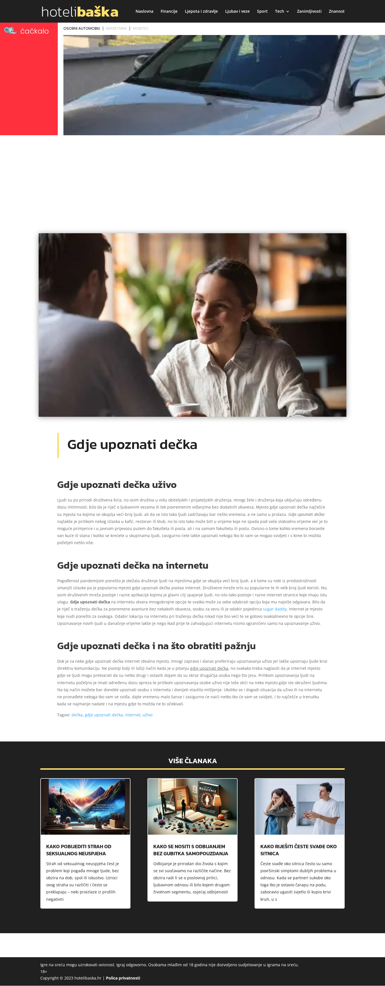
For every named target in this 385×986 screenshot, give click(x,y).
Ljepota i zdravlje (201, 11)
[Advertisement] (192, 179)
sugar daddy (275, 609)
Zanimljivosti (309, 11)
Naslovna (144, 11)
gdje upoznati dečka (104, 714)
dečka (77, 714)
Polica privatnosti (123, 978)
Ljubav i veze (237, 11)
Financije (169, 11)
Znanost (337, 11)
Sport (262, 11)
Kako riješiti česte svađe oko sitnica (298, 850)
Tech (279, 11)
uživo (147, 714)
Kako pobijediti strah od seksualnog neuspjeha (78, 850)
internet (132, 714)
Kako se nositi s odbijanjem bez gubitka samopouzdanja (190, 850)
